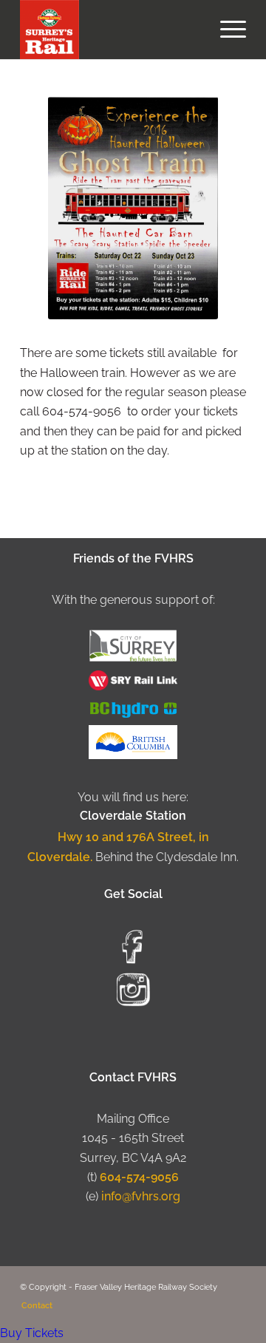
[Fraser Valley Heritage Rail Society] (110, 29)
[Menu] (225, 29)
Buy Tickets (32, 1333)
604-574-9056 (139, 1177)
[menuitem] (225, 29)
